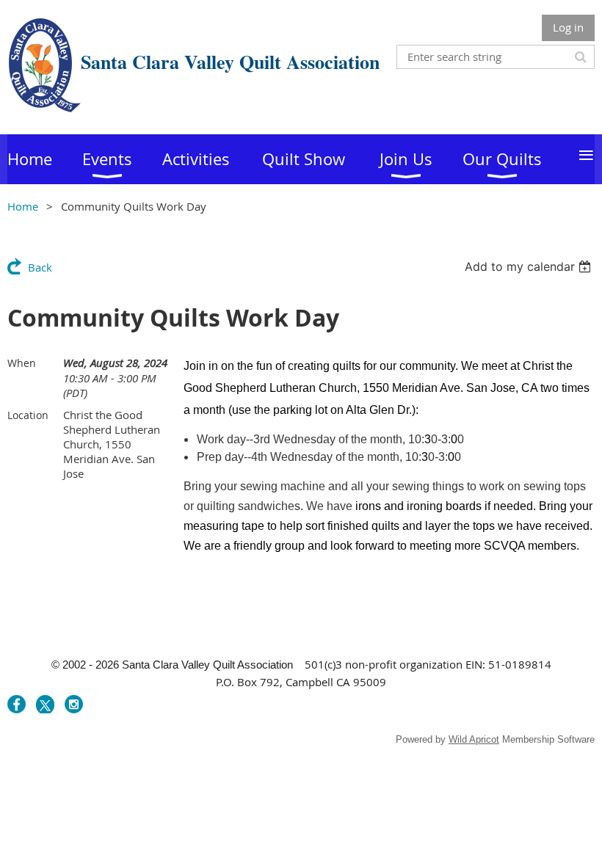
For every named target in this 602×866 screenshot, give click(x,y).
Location (27, 415)
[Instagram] (74, 704)
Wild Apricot (474, 739)
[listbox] (530, 266)
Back (40, 267)
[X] (45, 704)
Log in (568, 27)
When (21, 363)
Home (22, 206)
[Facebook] (16, 704)
